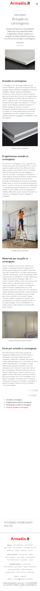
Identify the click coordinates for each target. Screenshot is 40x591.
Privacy (10, 579)
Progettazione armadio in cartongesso (19, 402)
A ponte (30, 550)
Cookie (15, 579)
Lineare (30, 560)
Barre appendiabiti (26, 569)
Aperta (31, 554)
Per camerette (17, 548)
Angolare (24, 560)
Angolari (23, 550)
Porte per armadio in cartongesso (17, 407)
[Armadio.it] (20, 3)
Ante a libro (8, 548)
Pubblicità (23, 576)
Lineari (17, 550)
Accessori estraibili (14, 569)
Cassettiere (30, 572)
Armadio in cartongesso (14, 400)
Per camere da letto (29, 548)
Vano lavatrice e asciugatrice (13, 567)
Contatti (16, 576)
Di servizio (10, 550)
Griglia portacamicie (30, 567)
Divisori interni (10, 572)
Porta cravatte (21, 572)
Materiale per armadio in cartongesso (18, 405)
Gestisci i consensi (26, 579)
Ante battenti (29, 545)
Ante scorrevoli (18, 545)
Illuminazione (26, 564)
